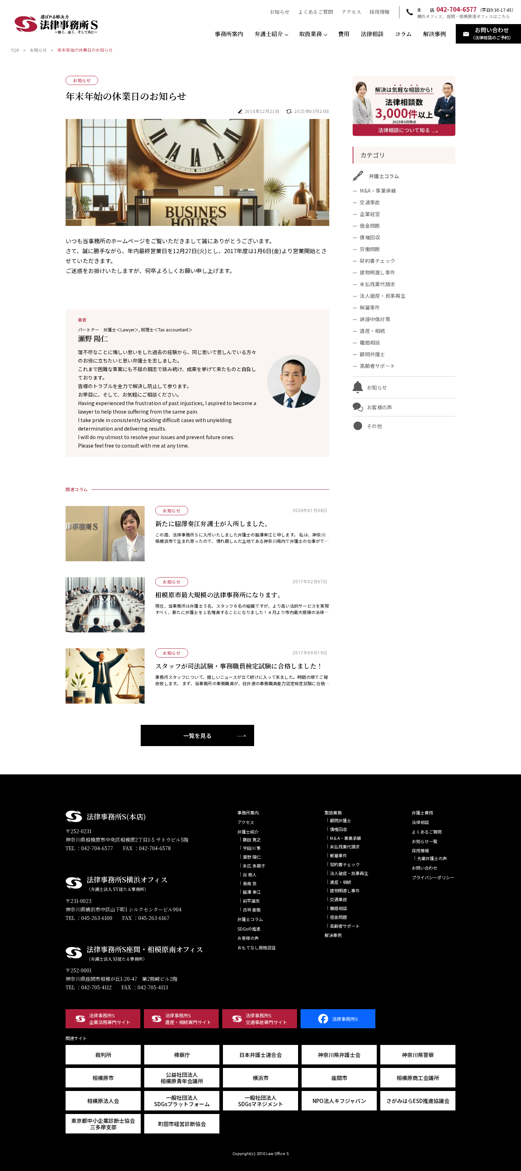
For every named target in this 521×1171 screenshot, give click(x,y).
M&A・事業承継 (378, 190)
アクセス (351, 11)
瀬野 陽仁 (252, 857)
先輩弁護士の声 (432, 858)
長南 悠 (250, 883)
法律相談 (372, 34)
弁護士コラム (250, 919)
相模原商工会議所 (418, 1077)
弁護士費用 (422, 812)
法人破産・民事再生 (382, 295)
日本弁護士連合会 (260, 1054)
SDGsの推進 (248, 929)
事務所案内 (229, 34)
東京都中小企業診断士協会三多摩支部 (103, 1124)
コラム (403, 34)
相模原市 (103, 1077)
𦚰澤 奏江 (252, 892)
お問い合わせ (424, 868)
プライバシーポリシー (433, 877)
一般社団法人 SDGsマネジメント (260, 1101)
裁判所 (103, 1054)
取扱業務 (310, 34)
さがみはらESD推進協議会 (417, 1100)
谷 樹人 (250, 874)
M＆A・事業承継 (345, 838)
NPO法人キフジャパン (339, 1100)
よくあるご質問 (315, 11)
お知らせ (280, 11)
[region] (260, 51)
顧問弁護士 (372, 354)
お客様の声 (248, 938)
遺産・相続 (372, 330)
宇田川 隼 (252, 848)
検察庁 (182, 1054)
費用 (343, 34)
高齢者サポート (377, 365)
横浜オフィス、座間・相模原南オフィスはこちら (463, 16)
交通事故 (370, 202)
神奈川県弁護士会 (339, 1054)
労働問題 (370, 248)
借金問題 (370, 225)
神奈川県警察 (418, 1054)
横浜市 (261, 1077)
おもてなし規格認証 (256, 947)
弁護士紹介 (268, 34)
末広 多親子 (254, 866)
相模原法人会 (103, 1100)
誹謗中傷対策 (375, 319)
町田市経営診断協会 (182, 1123)
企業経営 (370, 213)
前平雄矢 (251, 901)
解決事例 (434, 34)
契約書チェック (377, 260)
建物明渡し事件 (377, 272)
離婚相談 (370, 342)
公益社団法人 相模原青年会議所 (182, 1078)
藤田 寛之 (252, 839)
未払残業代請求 (377, 284)
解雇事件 (370, 307)
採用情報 (380, 11)
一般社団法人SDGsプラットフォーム (182, 1101)
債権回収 (370, 237)
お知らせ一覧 (424, 841)
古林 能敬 (252, 909)
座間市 (339, 1077)
